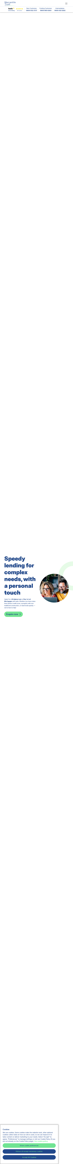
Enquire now (12, 614)
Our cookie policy (41, 1141)
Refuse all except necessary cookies (29, 1151)
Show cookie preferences (29, 1145)
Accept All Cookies (29, 1157)
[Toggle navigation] (66, 3)
